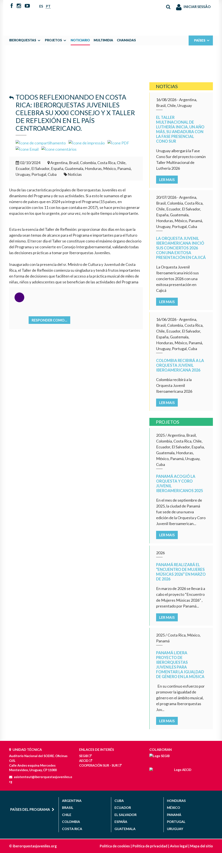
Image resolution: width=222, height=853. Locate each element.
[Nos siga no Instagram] (19, 6)
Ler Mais (167, 180)
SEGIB (83, 756)
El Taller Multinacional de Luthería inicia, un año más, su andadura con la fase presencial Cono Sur (180, 129)
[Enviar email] (27, 148)
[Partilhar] (41, 142)
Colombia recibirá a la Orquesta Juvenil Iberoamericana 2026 (180, 365)
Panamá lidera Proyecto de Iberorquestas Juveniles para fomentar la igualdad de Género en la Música (180, 664)
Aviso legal (179, 846)
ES (41, 6)
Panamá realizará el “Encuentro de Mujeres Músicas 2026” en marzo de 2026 (181, 571)
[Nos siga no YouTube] (27, 6)
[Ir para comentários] (59, 148)
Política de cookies (115, 846)
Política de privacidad (149, 846)
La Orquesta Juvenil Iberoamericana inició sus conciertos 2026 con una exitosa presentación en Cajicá (181, 248)
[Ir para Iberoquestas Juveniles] (111, 15)
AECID (83, 761)
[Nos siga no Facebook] (12, 6)
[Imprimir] (87, 142)
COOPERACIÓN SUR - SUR (98, 765)
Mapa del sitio (201, 846)
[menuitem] (26, 40)
